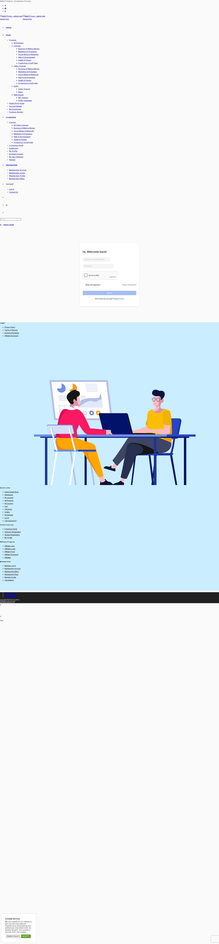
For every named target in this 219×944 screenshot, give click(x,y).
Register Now (118, 299)
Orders (7, 512)
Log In (7, 518)
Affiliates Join (9, 546)
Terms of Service (11, 330)
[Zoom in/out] (1, 703)
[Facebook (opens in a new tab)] (5, 8)
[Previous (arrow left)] (1, 706)
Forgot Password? (129, 285)
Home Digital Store (12, 492)
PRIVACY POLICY (13, 936)
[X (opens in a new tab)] (5, 6)
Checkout (8, 509)
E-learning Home (11, 529)
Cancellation (9, 580)
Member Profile (10, 577)
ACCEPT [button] (26, 936)
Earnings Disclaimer (12, 333)
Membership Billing (12, 572)
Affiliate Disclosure (11, 336)
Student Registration (12, 535)
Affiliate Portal (10, 552)
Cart (6, 506)
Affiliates (8, 557)
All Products (9, 500)
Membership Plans (11, 574)
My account (9, 498)
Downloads (9, 515)
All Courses (9, 503)
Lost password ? (11, 521)
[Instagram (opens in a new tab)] (5, 11)
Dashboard (9, 495)
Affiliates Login (10, 549)
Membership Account (13, 569)
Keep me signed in (93, 285)
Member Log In (10, 566)
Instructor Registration (13, 532)
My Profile (8, 538)
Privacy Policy (10, 327)
